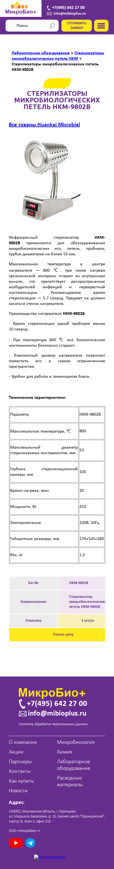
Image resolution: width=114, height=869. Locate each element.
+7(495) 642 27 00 (68, 8)
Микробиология (76, 742)
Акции (16, 752)
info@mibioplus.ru (69, 14)
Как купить (21, 781)
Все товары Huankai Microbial (44, 125)
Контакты (20, 771)
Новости (18, 791)
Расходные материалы (70, 781)
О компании (23, 742)
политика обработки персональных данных (53, 724)
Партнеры (20, 762)
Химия (64, 752)
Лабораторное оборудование (73, 765)
